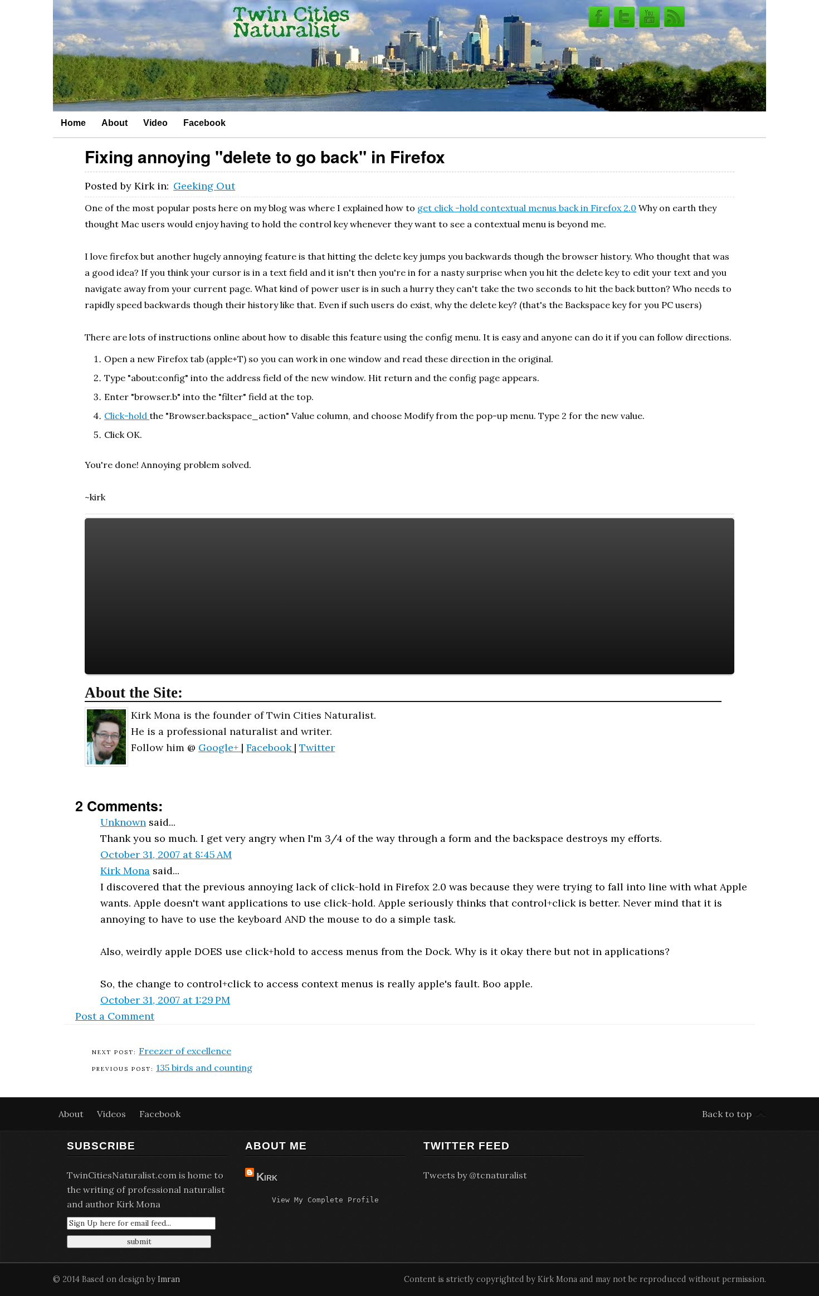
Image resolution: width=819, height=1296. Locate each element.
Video (155, 123)
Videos (112, 1113)
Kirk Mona (125, 870)
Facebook (204, 123)
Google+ (219, 747)
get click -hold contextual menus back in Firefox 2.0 (526, 207)
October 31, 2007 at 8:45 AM (166, 854)
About (114, 123)
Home (73, 123)
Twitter (317, 747)
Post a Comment (114, 1016)
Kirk (266, 1177)
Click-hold (126, 415)
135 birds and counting (204, 1067)
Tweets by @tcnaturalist (475, 1175)
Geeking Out (204, 185)
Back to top (727, 1113)
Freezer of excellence (185, 1050)
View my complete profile (325, 1200)
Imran (169, 1279)
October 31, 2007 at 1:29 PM (165, 999)
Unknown (123, 822)
